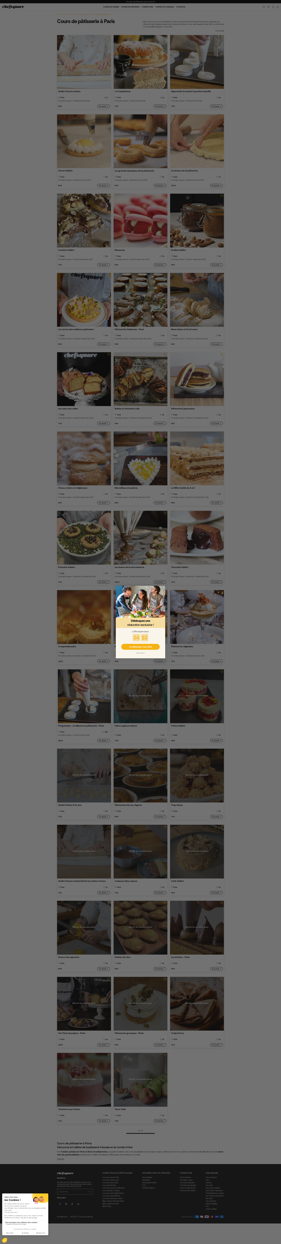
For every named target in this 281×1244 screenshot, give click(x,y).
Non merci (140, 653)
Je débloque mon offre (140, 646)
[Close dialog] (164, 588)
